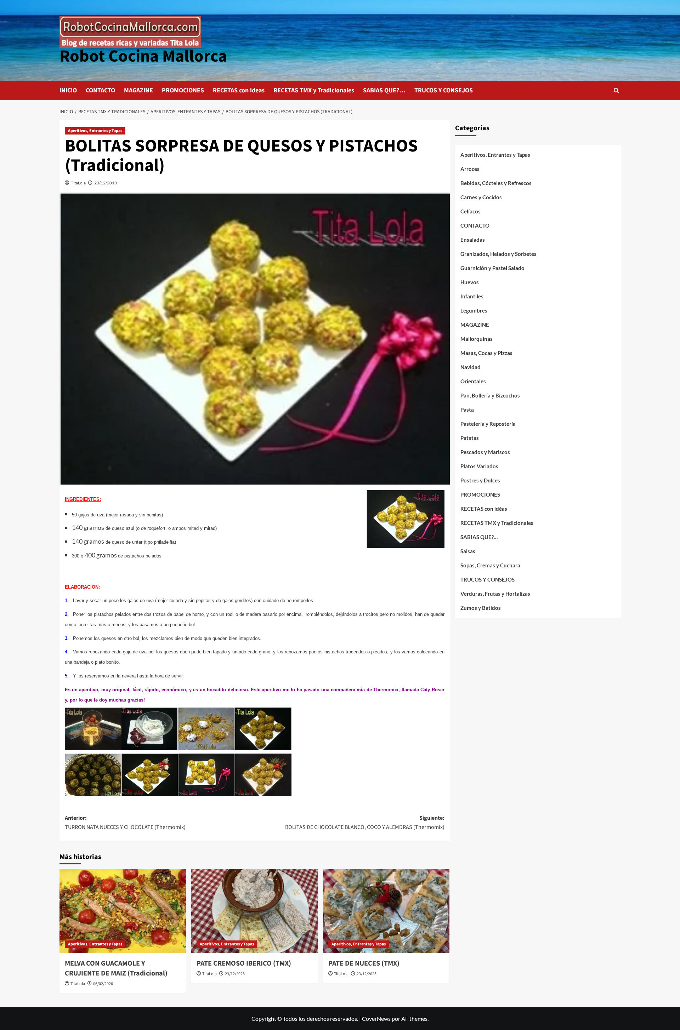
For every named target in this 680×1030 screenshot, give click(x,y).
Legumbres (473, 310)
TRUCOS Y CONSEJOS (443, 90)
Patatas (469, 438)
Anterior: (125, 822)
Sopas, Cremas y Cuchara (490, 565)
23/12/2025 (235, 974)
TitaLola (78, 182)
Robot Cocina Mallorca (143, 56)
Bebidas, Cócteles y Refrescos (496, 183)
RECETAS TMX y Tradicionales (313, 90)
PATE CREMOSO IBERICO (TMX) (244, 963)
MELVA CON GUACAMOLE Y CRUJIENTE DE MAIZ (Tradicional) (116, 968)
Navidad (470, 367)
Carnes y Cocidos (481, 197)
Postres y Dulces (480, 480)
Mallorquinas (476, 339)
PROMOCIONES (183, 90)
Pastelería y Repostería (488, 423)
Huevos (469, 282)
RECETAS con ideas (239, 90)
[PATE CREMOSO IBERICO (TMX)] (254, 911)
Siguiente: (364, 822)
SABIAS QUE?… (384, 90)
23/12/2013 (105, 182)
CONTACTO (100, 90)
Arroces (470, 169)
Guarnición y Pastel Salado (492, 268)
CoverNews (376, 1018)
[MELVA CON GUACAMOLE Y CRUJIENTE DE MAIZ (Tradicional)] (123, 911)
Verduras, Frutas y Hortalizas (495, 593)
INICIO (68, 90)
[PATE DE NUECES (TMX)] (386, 911)
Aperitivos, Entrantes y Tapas (95, 131)
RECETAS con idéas (483, 508)
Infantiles (471, 296)
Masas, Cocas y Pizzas (486, 353)
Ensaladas (472, 239)
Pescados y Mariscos (485, 452)
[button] (616, 90)
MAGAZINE (138, 90)
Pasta (467, 409)
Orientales (473, 381)
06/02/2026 (103, 984)
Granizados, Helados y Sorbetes (498, 254)
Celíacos (470, 211)
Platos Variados (479, 466)
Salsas (467, 551)
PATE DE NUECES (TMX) (364, 963)
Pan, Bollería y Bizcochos (490, 395)
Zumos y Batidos (480, 608)
